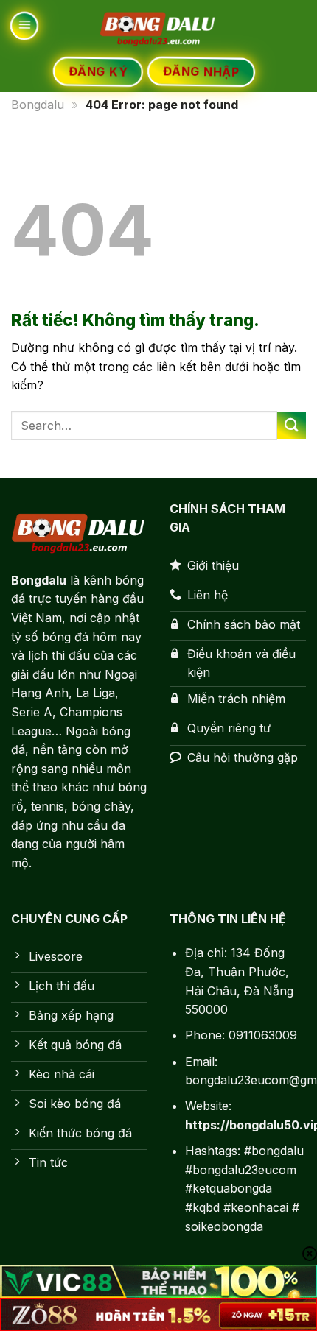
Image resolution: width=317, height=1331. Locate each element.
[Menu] (24, 26)
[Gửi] (291, 426)
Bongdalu (37, 104)
